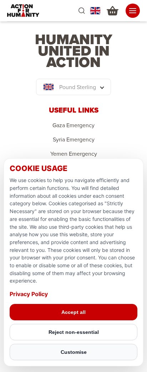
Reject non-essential (74, 332)
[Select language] (95, 10)
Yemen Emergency (73, 153)
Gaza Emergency (73, 125)
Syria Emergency (74, 139)
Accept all (73, 312)
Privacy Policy (29, 294)
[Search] (81, 11)
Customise (74, 352)
